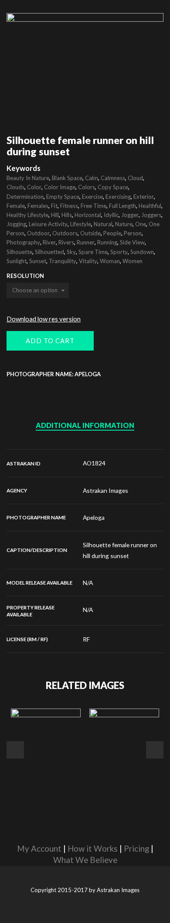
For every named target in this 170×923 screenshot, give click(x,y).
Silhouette (19, 251)
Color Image (59, 187)
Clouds (15, 187)
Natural (103, 224)
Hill (55, 214)
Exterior (143, 196)
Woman (110, 261)
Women (132, 261)
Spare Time (93, 251)
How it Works (93, 848)
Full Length (122, 205)
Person (133, 233)
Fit (54, 205)
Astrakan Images (105, 490)
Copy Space (113, 187)
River (49, 242)
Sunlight (17, 261)
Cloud (135, 177)
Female (16, 205)
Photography (23, 242)
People (112, 233)
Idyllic (111, 214)
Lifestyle (80, 224)
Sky (71, 251)
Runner (86, 242)
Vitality (88, 261)
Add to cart (50, 340)
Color (34, 187)
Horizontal (88, 214)
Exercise (92, 196)
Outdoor (38, 233)
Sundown (142, 251)
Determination (25, 196)
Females (37, 205)
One (140, 224)
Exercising (118, 196)
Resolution (25, 276)
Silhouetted (49, 251)
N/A (88, 582)
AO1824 (94, 463)
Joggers (151, 214)
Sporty (119, 251)
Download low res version (44, 319)
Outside (90, 233)
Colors (86, 187)
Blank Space (67, 177)
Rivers (66, 242)
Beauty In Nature (28, 177)
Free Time (93, 205)
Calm (91, 177)
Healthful (150, 205)
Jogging (16, 224)
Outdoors (65, 233)
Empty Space (62, 196)
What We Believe (85, 860)
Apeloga (94, 517)
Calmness (113, 177)
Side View (132, 242)
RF (86, 639)
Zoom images (25, 98)
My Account (39, 848)
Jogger (130, 214)
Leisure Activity (48, 224)
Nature (124, 224)
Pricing (136, 848)
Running (107, 242)
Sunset (37, 261)
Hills (66, 214)
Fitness (69, 205)
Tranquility (62, 261)
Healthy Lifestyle (27, 214)
